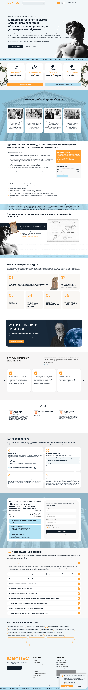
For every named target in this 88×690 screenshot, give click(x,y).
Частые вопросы (37, 675)
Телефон (48, 514)
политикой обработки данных (62, 534)
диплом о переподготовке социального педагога (18, 635)
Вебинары (35, 671)
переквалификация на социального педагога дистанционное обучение (23, 629)
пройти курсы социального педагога (36, 638)
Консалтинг (36, 669)
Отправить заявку (61, 531)
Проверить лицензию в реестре (30, 236)
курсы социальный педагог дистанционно (55, 635)
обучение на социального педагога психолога (35, 626)
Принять (67, 686)
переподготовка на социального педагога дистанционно (60, 641)
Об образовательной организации (41, 666)
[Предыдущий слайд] (4, 380)
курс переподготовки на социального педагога (18, 644)
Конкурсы (35, 667)
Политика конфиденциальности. (71, 683)
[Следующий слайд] (83, 380)
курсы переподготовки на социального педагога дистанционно (60, 638)
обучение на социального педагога (15, 626)
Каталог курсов (50, 3)
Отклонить (79, 686)
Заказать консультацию (17, 341)
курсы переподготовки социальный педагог (17, 638)
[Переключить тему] (58, 3)
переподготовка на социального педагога (36, 641)
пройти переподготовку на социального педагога (40, 644)
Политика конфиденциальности (48, 685)
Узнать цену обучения (25, 84)
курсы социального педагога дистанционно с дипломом (20, 632)
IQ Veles (13, 3)
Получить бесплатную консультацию (62, 84)
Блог (34, 677)
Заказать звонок (73, 3)
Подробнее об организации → (51, 365)
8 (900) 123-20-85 (72, 2)
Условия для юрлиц (31, 46)
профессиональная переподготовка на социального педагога (21, 648)
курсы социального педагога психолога (16, 641)
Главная (35, 660)
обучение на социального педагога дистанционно (58, 626)
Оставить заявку (16, 46)
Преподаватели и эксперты (39, 673)
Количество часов (50, 525)
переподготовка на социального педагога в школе (64, 644)
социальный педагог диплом (47, 629)
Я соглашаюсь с (58, 534)
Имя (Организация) (50, 508)
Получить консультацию (14, 667)
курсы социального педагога (37, 635)
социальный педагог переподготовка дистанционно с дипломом (48, 632)
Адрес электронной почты (52, 519)
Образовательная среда (39, 664)
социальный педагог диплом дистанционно (65, 629)
